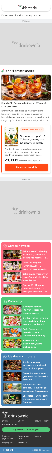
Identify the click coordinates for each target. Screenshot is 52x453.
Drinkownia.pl (8, 15)
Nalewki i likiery (41, 421)
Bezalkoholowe (9, 424)
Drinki (5, 421)
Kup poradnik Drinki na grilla (26, 429)
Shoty (21, 421)
